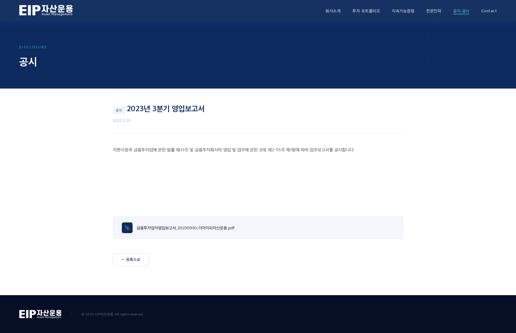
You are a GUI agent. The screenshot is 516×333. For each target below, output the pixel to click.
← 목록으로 (131, 259)
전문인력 (433, 10)
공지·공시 (461, 10)
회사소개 (332, 10)
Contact (489, 10)
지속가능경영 (403, 10)
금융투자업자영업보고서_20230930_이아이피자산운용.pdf (185, 227)
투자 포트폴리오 (366, 10)
